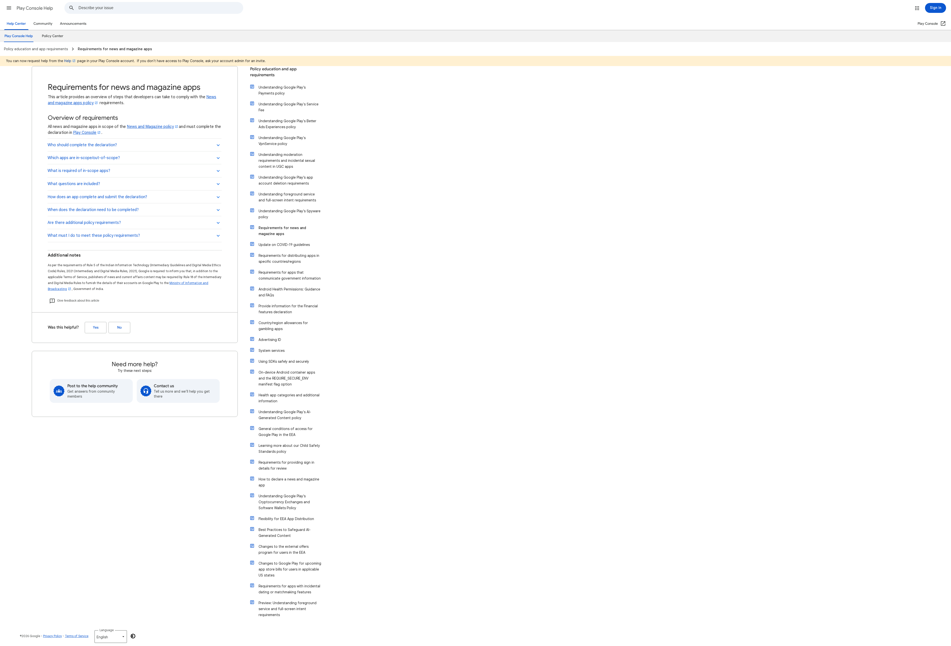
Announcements (73, 24)
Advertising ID (270, 339)
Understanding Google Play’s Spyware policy (289, 214)
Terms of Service (76, 636)
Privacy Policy (52, 636)
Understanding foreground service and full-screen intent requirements (287, 197)
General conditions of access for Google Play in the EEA (286, 432)
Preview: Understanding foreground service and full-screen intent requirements (288, 609)
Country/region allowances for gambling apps (283, 326)
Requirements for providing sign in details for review (286, 465)
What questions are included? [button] (74, 183)
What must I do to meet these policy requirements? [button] (94, 235)
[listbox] (110, 636)
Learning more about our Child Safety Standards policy (289, 448)
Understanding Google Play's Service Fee (288, 107)
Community (43, 24)
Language (107, 630)
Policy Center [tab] (52, 36)
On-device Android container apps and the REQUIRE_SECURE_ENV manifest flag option (287, 378)
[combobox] (161, 8)
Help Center (16, 24)
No (119, 327)
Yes (96, 327)
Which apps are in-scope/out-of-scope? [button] (84, 157)
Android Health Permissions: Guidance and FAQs (289, 292)
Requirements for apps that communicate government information (290, 275)
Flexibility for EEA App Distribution (286, 519)
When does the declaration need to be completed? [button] (93, 209)
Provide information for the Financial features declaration (288, 309)
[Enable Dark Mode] (133, 636)
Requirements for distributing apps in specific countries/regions (289, 258)
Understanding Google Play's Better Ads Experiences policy (287, 124)
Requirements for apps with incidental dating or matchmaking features (289, 589)
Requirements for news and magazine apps (282, 231)
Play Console (84, 132)
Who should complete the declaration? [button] (82, 145)
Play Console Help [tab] (18, 36)
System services (272, 350)
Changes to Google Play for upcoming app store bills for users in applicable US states (290, 569)
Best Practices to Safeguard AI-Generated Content (285, 532)
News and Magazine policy (150, 126)
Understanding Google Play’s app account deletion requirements (286, 180)
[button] (9, 8)
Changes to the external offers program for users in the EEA (284, 549)
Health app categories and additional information (289, 398)
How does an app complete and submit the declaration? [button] (97, 196)
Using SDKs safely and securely (284, 361)
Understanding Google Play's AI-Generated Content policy (285, 415)
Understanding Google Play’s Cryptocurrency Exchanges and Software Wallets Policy (284, 502)
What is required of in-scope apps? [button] (79, 170)
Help (67, 61)
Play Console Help (35, 8)
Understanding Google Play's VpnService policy (282, 141)
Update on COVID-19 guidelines (284, 244)
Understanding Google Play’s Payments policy (282, 90)
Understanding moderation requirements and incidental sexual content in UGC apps (287, 160)
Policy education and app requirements (273, 72)
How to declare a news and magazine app (289, 482)
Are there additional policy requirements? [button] (84, 222)
